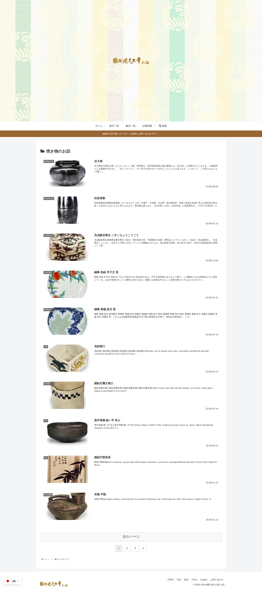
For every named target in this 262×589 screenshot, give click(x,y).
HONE (171, 579)
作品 (179, 579)
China (194, 579)
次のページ (131, 536)
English (203, 579)
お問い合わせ (217, 579)
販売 (186, 579)
